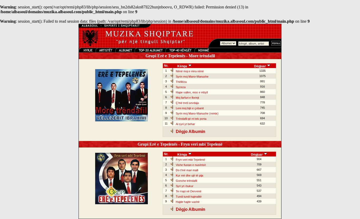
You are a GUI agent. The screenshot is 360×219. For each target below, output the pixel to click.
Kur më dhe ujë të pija (189, 175)
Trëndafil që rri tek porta (191, 118)
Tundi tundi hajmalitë (189, 196)
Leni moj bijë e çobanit (190, 108)
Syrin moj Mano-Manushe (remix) (197, 113)
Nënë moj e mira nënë (190, 71)
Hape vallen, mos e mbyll (192, 92)
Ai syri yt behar (185, 124)
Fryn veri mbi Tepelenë (190, 159)
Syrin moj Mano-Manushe (192, 76)
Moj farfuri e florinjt (187, 97)
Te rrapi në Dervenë (188, 191)
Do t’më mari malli (187, 170)
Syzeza (181, 87)
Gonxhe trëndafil (186, 180)
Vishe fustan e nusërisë (191, 164)
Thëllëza (181, 81)
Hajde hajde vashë (188, 201)
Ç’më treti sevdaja (187, 102)
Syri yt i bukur (184, 186)
